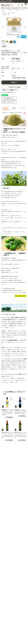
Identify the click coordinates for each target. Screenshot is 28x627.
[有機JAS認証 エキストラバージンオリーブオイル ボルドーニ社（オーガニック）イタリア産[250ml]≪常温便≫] (7, 425)
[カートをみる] (22, 4)
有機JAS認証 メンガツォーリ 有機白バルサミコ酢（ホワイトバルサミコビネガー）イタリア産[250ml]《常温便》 (7, 412)
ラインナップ (22, 108)
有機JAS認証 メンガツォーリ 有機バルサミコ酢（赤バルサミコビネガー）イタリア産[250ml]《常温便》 (20, 411)
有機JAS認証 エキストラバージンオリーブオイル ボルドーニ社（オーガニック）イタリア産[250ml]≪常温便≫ (7, 435)
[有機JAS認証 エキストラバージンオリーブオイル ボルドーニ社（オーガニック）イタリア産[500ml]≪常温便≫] (20, 425)
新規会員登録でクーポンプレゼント (7, 2)
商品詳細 (14, 108)
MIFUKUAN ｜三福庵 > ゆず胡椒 (8, 12)
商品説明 (6, 108)
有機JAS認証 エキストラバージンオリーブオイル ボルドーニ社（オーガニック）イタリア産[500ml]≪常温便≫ (20, 435)
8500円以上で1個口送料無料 (6, 0)
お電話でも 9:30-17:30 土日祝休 (14, 7)
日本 (9, 14)
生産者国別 (4, 14)
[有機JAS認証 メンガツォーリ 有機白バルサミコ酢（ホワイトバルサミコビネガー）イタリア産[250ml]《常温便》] (7, 402)
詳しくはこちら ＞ (20, 296)
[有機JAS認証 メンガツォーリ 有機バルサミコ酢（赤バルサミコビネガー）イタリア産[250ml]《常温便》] (20, 402)
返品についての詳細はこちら (10, 90)
